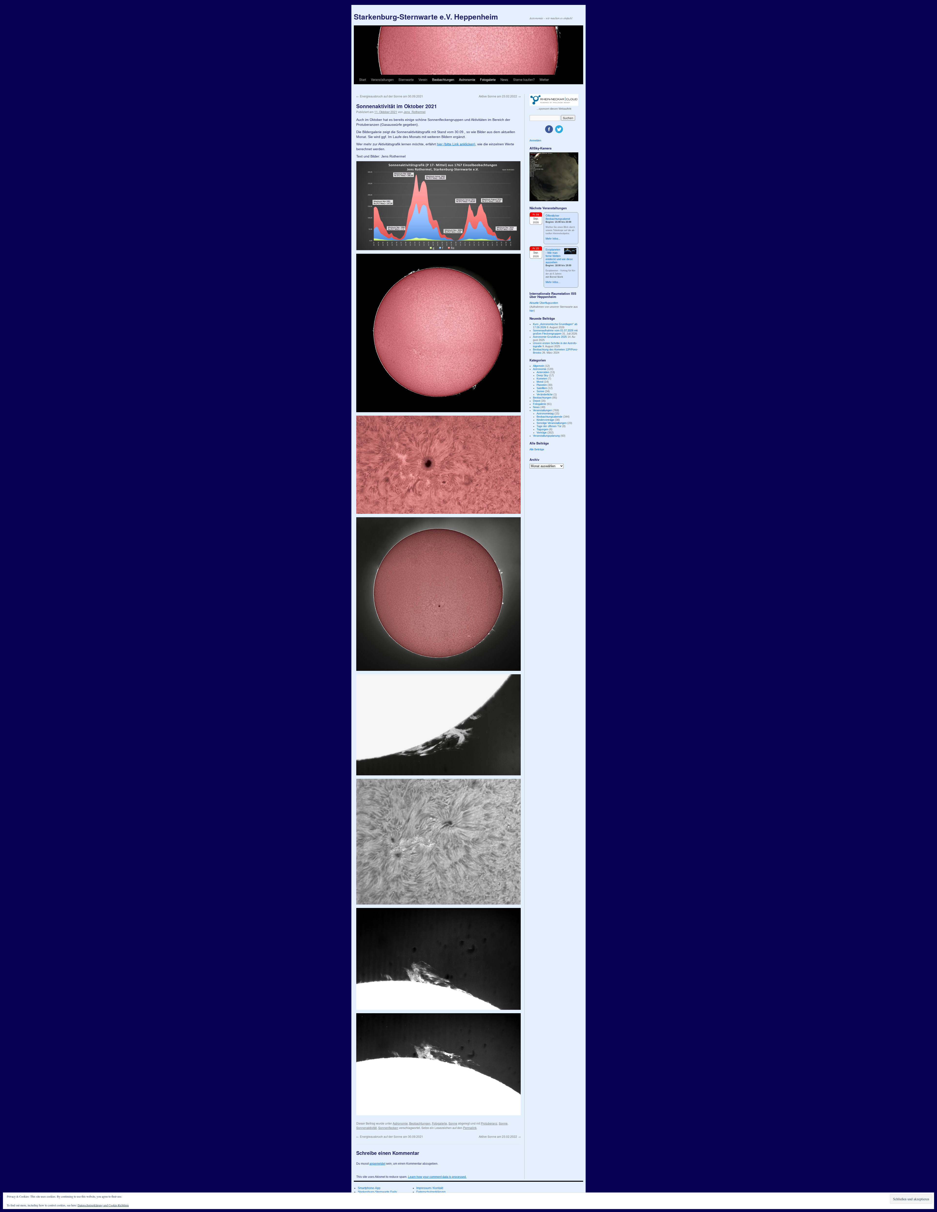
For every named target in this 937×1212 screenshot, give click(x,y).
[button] (438, 205)
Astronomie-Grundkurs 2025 (550, 336)
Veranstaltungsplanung (546, 435)
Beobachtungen (443, 79)
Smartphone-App (369, 1188)
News (504, 79)
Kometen (542, 378)
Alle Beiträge (537, 449)
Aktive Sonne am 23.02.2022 (500, 96)
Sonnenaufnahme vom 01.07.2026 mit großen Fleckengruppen (555, 332)
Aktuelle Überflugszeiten (544, 302)
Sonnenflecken (388, 1128)
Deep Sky (542, 375)
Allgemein (538, 365)
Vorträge (542, 432)
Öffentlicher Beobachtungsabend (558, 217)
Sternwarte (406, 79)
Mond (540, 381)
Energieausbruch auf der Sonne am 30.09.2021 (389, 96)
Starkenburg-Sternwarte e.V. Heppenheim (426, 16)
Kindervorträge (545, 419)
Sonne (452, 1123)
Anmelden (535, 140)
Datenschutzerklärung (431, 1192)
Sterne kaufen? (524, 79)
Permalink (470, 1128)
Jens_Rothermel (415, 112)
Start (362, 79)
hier (532, 310)
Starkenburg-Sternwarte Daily (377, 1192)
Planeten (542, 384)
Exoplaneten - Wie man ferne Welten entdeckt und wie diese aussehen (559, 256)
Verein (422, 79)
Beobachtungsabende (549, 416)
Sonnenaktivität (366, 1128)
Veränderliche (545, 394)
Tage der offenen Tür (549, 426)
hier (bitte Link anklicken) (456, 144)
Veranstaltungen (382, 79)
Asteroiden (543, 372)
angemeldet (377, 1163)
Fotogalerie (488, 79)
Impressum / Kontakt (429, 1188)
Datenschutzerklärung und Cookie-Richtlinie (103, 1205)
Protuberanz (489, 1123)
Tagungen (542, 429)
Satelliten (542, 388)
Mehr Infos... (553, 238)
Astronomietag (545, 413)
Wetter (544, 79)
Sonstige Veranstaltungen (552, 423)
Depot (536, 400)
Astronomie (467, 79)
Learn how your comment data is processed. (437, 1177)
